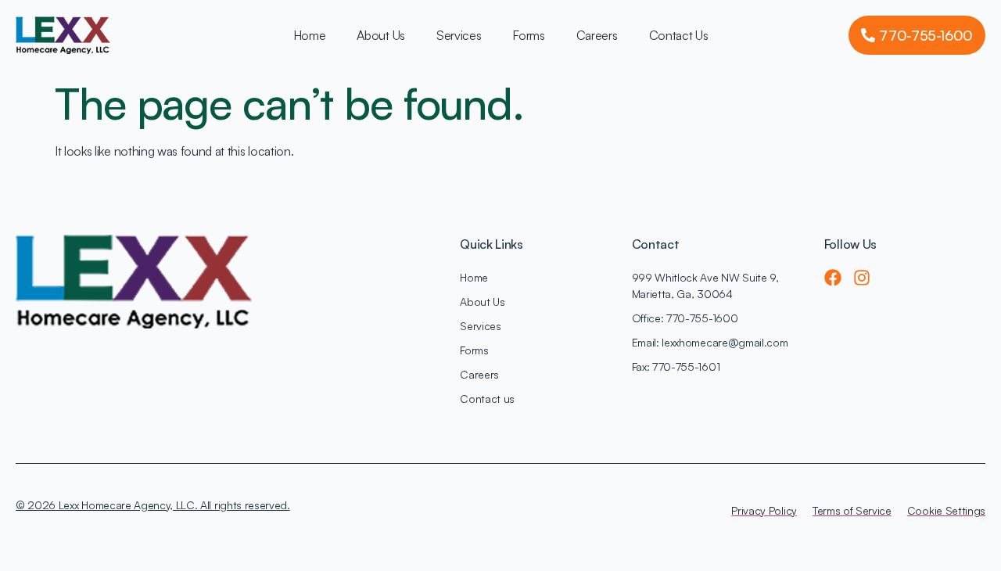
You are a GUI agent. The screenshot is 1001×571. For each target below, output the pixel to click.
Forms (528, 35)
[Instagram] (861, 277)
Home (309, 35)
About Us (380, 35)
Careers (597, 35)
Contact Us (679, 35)
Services (458, 35)
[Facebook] (832, 277)
